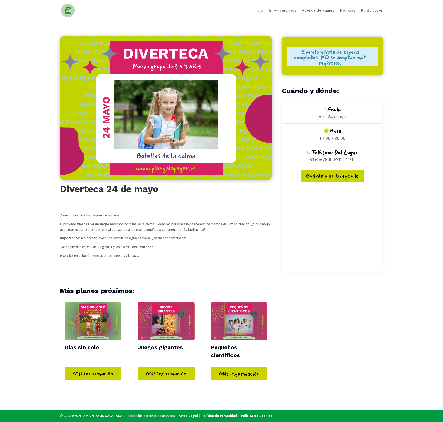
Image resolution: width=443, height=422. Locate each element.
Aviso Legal (188, 415)
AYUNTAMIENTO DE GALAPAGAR (98, 415)
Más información (92, 373)
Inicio (258, 10)
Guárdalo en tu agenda (332, 175)
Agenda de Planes (318, 10)
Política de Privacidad (219, 415)
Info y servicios (282, 10)
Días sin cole (82, 347)
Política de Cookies (256, 415)
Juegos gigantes (160, 347)
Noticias (347, 10)
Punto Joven (372, 10)
